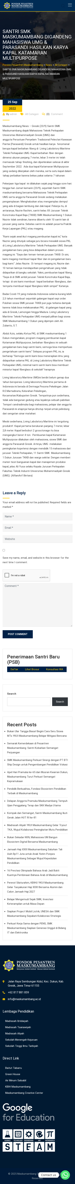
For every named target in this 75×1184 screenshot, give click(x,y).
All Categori (32, 114)
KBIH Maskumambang (18, 1086)
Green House (12, 1074)
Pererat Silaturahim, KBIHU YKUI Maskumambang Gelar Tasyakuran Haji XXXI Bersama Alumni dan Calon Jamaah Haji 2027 (35, 887)
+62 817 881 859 (18, 992)
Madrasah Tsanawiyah (18, 1027)
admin (13, 114)
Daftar (14, 669)
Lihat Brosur (32, 669)
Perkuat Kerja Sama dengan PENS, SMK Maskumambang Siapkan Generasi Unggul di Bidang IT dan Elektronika (36, 928)
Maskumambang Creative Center (24, 1092)
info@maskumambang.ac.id (24, 999)
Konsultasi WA (54, 669)
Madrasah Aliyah (14, 1033)
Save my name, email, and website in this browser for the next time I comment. (36, 560)
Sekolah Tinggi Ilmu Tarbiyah (21, 1046)
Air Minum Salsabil (15, 1080)
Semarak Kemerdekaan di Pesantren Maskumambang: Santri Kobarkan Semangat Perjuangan (32, 748)
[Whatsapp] (65, 1175)
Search (11, 693)
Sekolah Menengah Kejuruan (21, 1039)
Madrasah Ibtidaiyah (16, 1021)
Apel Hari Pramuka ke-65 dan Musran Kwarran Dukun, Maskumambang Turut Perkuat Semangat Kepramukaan (37, 777)
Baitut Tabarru (13, 1068)
